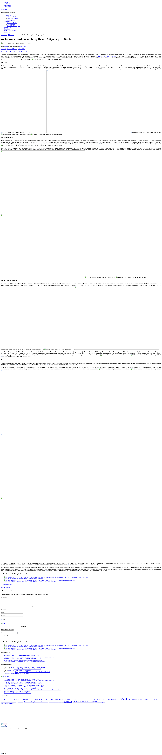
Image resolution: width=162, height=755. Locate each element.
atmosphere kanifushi (9, 699)
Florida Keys (63, 699)
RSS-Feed (7, 676)
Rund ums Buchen (12, 23)
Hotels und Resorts (12, 18)
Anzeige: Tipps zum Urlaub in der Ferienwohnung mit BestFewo (57, 580)
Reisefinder (7, 29)
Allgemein (3, 49)
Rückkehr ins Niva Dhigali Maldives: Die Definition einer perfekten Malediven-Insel (26, 687)
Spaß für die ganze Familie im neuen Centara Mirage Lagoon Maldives (23, 660)
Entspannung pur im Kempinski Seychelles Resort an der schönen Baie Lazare (68, 577)
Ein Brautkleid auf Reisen (11, 30)
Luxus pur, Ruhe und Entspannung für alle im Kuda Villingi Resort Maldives (24, 661)
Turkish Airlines (87, 702)
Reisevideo (44, 702)
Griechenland (77, 699)
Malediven (125, 699)
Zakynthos (103, 702)
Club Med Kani (40, 699)
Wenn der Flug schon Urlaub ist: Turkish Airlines (17, 691)
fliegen (53, 699)
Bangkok (20, 699)
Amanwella (3, 699)
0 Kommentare (23, 46)
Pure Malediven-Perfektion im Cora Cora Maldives (17, 693)
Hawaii (84, 699)
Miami (137, 699)
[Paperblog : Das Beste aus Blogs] (5, 727)
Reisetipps (7, 21)
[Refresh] (3, 623)
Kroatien (118, 699)
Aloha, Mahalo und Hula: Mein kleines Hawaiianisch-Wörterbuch (32, 672)
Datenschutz (7, 5)
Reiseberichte (7, 15)
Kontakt (6, 2)
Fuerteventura (72, 699)
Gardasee (3, 52)
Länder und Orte (11, 17)
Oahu (2, 702)
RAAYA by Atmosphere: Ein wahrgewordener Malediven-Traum (21, 655)
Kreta (109, 699)
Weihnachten (97, 702)
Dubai (45, 699)
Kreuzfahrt (113, 699)
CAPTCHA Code (21, 626)
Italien (8, 52)
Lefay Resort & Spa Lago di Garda (19, 52)
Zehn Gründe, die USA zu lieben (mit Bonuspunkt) (27, 669)
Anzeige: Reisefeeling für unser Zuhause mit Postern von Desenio (27, 667)
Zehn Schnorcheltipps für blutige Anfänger (19, 670)
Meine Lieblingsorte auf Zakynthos (33, 578)
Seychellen (68, 702)
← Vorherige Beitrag (6, 584)
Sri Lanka (75, 702)
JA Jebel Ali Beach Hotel (94, 699)
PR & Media (7, 6)
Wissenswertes (11, 24)
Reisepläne (37, 702)
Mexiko (133, 699)
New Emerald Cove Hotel (154, 699)
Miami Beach (142, 699)
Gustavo (6, 673)
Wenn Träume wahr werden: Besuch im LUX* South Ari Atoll (21, 688)
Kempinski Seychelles (103, 699)
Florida (57, 699)
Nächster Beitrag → (6, 587)
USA (92, 702)
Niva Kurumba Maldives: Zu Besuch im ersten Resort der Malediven (22, 658)
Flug (67, 699)
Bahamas (16, 699)
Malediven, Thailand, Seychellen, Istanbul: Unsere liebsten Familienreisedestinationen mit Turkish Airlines (32, 690)
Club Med (34, 699)
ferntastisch (4, 9)
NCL (147, 699)
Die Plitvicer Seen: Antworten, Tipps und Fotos (43, 581)
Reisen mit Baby (29, 702)
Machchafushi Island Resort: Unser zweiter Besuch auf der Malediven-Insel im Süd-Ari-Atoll (29, 657)
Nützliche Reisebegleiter (13, 26)
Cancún (30, 699)
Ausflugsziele (11, 20)
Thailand (80, 702)
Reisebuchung (20, 702)
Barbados (25, 699)
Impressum (7, 3)
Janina (6, 46)
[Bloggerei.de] (4, 724)
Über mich (7, 32)
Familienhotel (49, 699)
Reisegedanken (8, 27)
